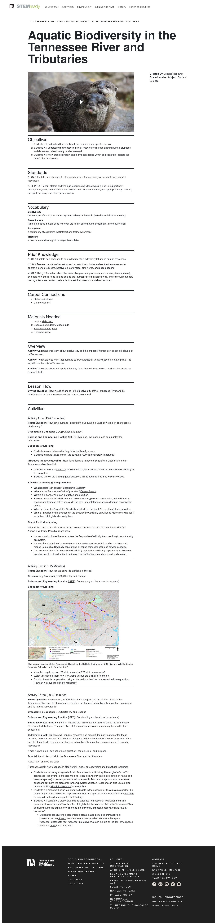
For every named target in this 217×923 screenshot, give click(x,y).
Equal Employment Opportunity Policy (125, 875)
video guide (63, 325)
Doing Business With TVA (86, 863)
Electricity (68, 7)
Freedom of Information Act (128, 881)
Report (71, 663)
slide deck (47, 321)
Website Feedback (165, 905)
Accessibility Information (120, 864)
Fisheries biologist (43, 299)
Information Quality (167, 901)
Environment (84, 7)
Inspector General (82, 871)
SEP (71, 437)
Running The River (104, 7)
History (122, 7)
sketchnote (56, 822)
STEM (60, 21)
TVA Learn (75, 879)
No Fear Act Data (122, 890)
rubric (47, 332)
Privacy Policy (121, 894)
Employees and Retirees (86, 867)
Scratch (62, 818)
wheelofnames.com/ (60, 786)
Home (51, 21)
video (48, 675)
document (94, 476)
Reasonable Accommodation (121, 900)
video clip (61, 469)
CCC (58, 431)
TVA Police (76, 883)
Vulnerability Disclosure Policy (129, 906)
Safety (73, 875)
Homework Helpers (139, 7)
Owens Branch (88, 491)
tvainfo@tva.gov (164, 877)
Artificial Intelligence (127, 869)
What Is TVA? (52, 7)
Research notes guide (45, 328)
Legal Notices (120, 886)
